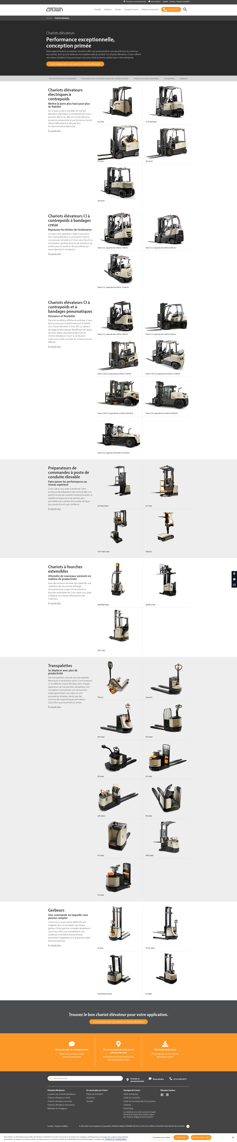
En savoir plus (54, 253)
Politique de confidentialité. (115, 1139)
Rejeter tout (181, 1137)
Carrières (127, 1104)
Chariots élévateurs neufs (59, 1097)
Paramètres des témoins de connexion (171, 1126)
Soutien (118, 9)
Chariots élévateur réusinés (60, 1101)
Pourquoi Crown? (131, 9)
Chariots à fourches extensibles (146, 78)
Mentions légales (118, 1126)
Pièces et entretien (94, 1094)
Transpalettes (169, 78)
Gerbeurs (183, 78)
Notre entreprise (130, 1094)
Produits (97, 9)
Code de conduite (131, 1097)
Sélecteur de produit (150, 9)
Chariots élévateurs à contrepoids (62, 78)
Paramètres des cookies (161, 1137)
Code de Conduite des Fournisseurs (139, 1101)
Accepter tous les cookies (201, 1137)
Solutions (108, 9)
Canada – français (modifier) (179, 1)
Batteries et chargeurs (57, 1108)
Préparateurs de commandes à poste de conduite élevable (105, 78)
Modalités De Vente (133, 1126)
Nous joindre (155, 1)
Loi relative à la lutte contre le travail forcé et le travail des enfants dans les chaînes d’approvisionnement (139, 1114)
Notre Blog (128, 1108)
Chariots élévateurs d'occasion (61, 1104)
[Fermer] (233, 1137)
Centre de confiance (148, 1126)
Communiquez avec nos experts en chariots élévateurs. (118, 1021)
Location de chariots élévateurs (62, 1094)
